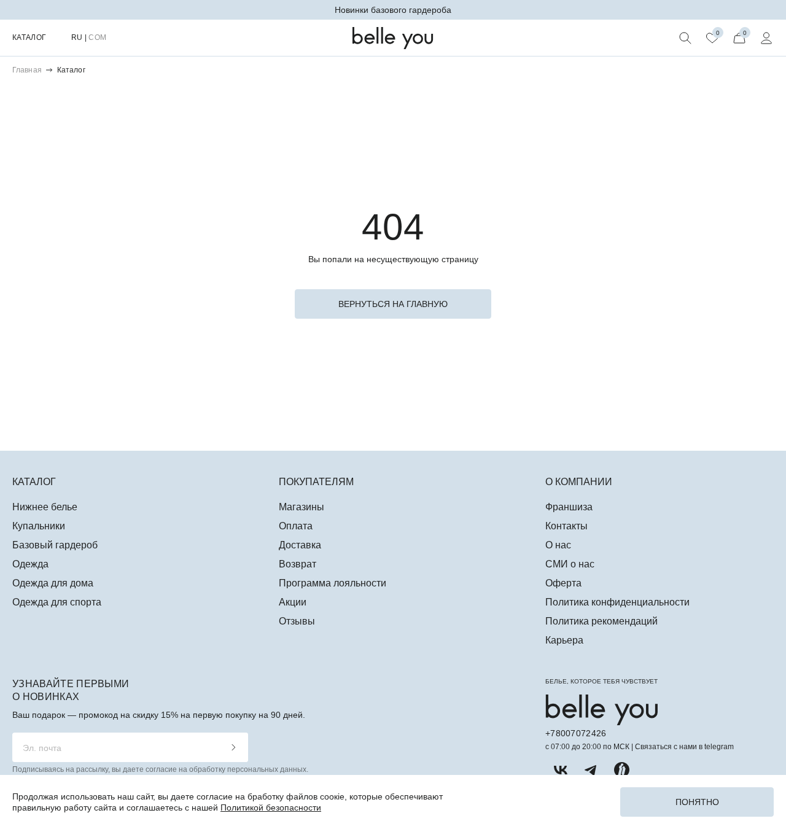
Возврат (297, 564)
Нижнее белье (44, 507)
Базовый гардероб (55, 545)
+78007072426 (575, 733)
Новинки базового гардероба (393, 10)
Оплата (296, 526)
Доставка (300, 545)
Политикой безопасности (270, 807)
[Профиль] (766, 38)
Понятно (697, 802)
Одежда (30, 564)
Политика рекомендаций (601, 621)
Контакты (566, 526)
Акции (292, 602)
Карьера (564, 640)
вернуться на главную (393, 304)
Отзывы (297, 621)
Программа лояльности (332, 583)
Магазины (301, 507)
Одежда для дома (52, 583)
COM (97, 37)
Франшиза (569, 507)
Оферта (563, 583)
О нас (558, 545)
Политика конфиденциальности (617, 602)
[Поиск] (685, 38)
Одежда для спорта (56, 602)
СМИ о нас (569, 564)
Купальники (38, 526)
